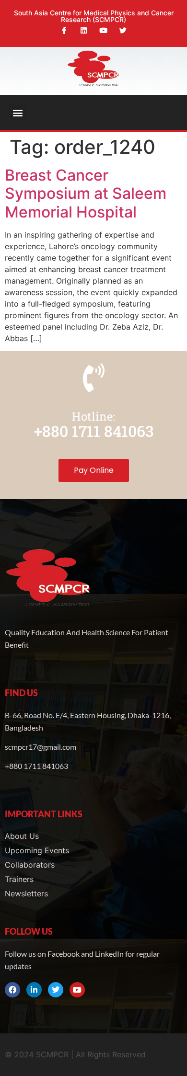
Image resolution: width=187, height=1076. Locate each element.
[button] (17, 112)
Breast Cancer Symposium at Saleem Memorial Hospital (85, 193)
